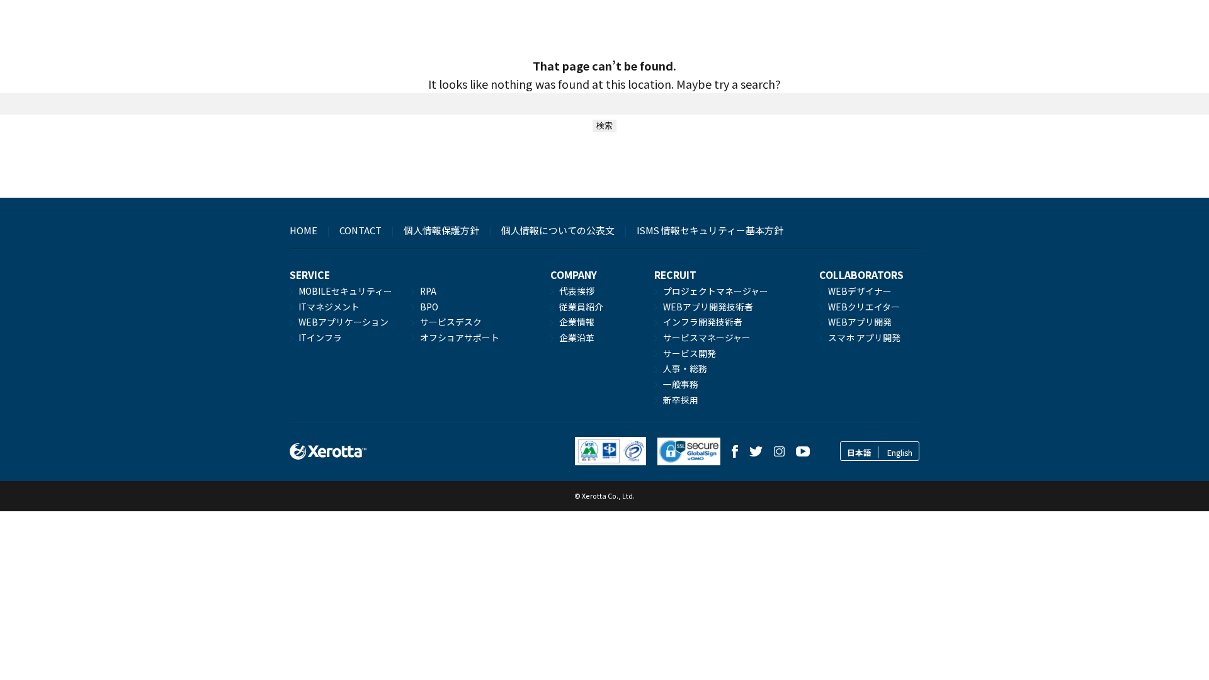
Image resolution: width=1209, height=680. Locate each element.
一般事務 (680, 384)
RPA (428, 291)
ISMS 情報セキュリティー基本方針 (710, 230)
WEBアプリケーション (343, 321)
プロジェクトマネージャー (715, 291)
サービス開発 (689, 353)
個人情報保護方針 (441, 230)
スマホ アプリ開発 (864, 337)
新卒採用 (680, 400)
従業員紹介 (581, 306)
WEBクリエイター (864, 306)
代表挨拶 (576, 291)
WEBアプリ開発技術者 (708, 306)
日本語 (859, 452)
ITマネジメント (329, 306)
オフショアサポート (459, 337)
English (899, 452)
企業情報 (576, 321)
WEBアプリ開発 (860, 321)
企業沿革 (576, 337)
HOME (303, 230)
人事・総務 (685, 368)
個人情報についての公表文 (558, 230)
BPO (429, 306)
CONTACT (360, 230)
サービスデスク (451, 321)
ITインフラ (320, 337)
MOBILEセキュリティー (345, 291)
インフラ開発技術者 (702, 321)
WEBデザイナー (860, 291)
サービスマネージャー (707, 337)
